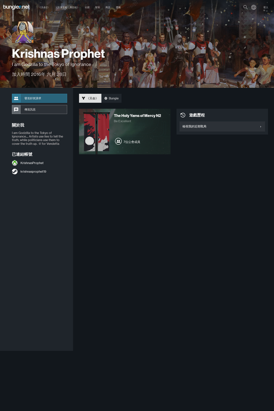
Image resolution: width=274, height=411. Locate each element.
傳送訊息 (30, 109)
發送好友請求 (32, 98)
